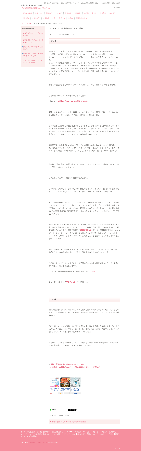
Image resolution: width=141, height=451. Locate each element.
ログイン (117, 448)
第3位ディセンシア (92, 434)
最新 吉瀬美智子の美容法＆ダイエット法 (67, 364)
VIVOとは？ (103, 432)
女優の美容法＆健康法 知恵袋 (37, 442)
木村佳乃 (26, 18)
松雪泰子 (68, 13)
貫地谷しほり (31, 432)
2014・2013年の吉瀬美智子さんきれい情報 (66, 28)
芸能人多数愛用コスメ (58, 432)
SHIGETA (70, 432)
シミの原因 (57, 434)
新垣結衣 (49, 13)
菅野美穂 (103, 13)
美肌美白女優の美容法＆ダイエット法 (36, 6)
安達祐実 (46, 18)
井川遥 (94, 13)
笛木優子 (39, 432)
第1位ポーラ (48, 434)
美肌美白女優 (27, 13)
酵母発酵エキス (81, 18)
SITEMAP (110, 434)
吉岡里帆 (78, 13)
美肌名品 (95, 432)
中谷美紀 (59, 13)
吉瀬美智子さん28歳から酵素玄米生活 (72, 101)
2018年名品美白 (32, 436)
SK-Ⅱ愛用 (78, 432)
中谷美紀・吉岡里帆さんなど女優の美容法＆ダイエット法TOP (75, 367)
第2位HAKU (81, 434)
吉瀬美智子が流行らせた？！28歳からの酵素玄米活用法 (68, 422)
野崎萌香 (47, 432)
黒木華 (23, 432)
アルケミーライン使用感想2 (34, 434)
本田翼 (86, 13)
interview (103, 434)
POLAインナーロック (69, 434)
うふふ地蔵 (91, 271)
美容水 (70, 18)
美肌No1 (62, 18)
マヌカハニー (71, 282)
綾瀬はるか (39, 13)
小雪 (54, 18)
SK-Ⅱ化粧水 (87, 432)
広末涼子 (112, 13)
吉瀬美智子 (36, 18)
